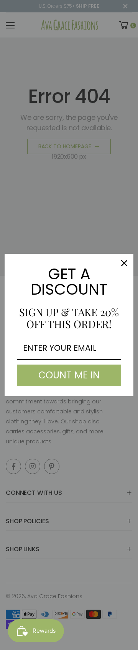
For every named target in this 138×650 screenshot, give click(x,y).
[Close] (124, 263)
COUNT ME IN (69, 375)
